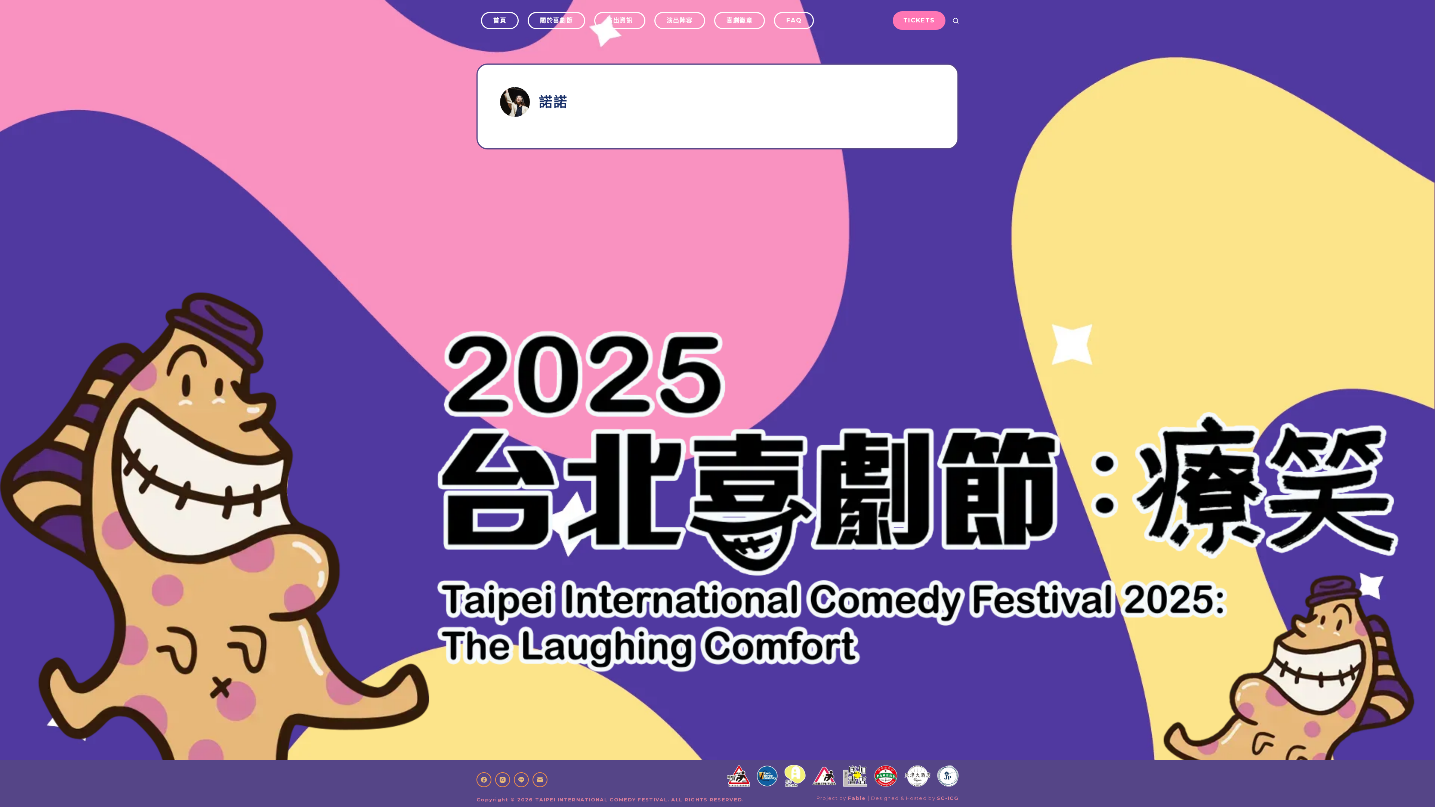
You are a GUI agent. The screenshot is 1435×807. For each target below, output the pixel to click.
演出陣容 (680, 20)
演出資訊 (620, 20)
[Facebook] (483, 779)
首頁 (499, 20)
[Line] (521, 779)
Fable (857, 798)
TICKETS (919, 20)
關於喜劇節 (556, 20)
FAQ (794, 20)
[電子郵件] (540, 779)
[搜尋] (956, 21)
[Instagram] (502, 779)
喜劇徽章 (739, 20)
